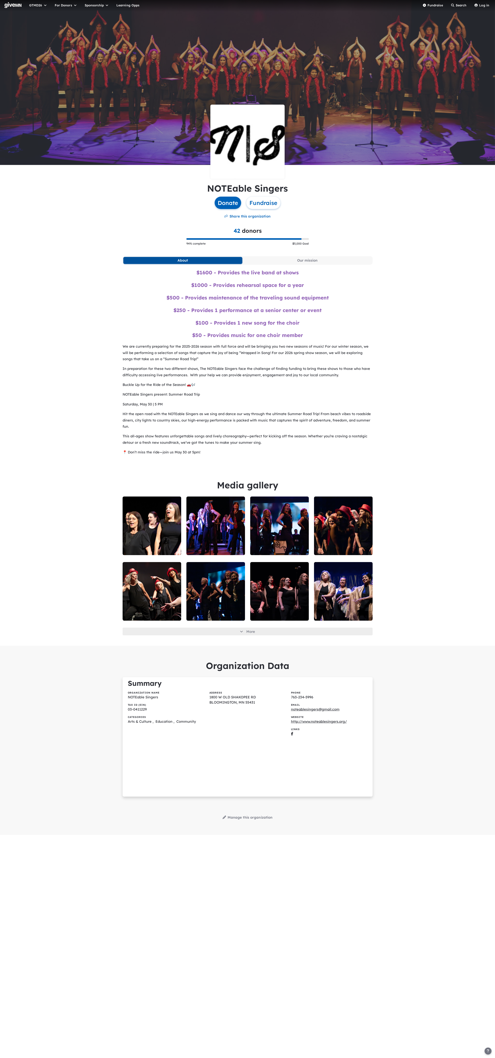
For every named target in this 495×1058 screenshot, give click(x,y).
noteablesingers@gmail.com (315, 709)
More (250, 631)
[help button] (488, 1051)
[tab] (182, 260)
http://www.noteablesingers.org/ (319, 721)
